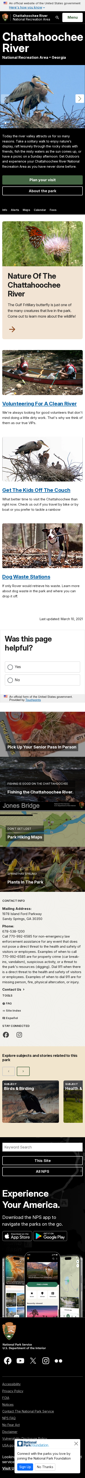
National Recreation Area (31, 17)
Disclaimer (9, 1432)
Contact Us (12, 989)
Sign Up (25, 1467)
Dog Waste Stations (26, 577)
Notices (8, 1404)
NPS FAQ (9, 1418)
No (17, 680)
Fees (53, 210)
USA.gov (8, 1445)
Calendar (40, 210)
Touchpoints (33, 700)
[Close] (76, 1443)
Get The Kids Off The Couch (36, 490)
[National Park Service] (5, 17)
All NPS (42, 1171)
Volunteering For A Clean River (39, 403)
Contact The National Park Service (28, 1411)
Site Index (13, 1010)
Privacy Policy (12, 1391)
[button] (79, 98)
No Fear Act (11, 1425)
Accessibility (11, 1384)
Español (11, 1018)
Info (4, 210)
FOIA (5, 1398)
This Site (42, 1160)
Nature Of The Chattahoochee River (34, 284)
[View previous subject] (8, 1071)
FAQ (8, 1003)
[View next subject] (23, 1071)
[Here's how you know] (42, 5)
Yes (18, 666)
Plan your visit (42, 180)
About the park (42, 191)
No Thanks (45, 1467)
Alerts (15, 210)
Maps (26, 210)
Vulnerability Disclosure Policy (24, 1438)
